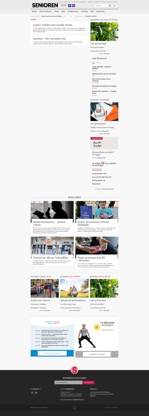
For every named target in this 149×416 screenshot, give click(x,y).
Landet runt (67, 1)
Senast (98, 62)
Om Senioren (75, 1)
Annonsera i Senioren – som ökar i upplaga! (99, 1)
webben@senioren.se (78, 399)
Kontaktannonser (73, 11)
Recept (56, 11)
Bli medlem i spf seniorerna (52, 353)
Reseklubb (84, 11)
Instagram (73, 5)
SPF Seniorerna (106, 392)
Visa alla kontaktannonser (105, 189)
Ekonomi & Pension (46, 11)
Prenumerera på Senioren (97, 354)
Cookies (115, 1)
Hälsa (63, 11)
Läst (93, 62)
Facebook (69, 5)
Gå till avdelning (104, 53)
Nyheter (34, 11)
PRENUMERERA (83, 1)
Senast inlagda (97, 169)
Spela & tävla (100, 11)
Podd (92, 11)
